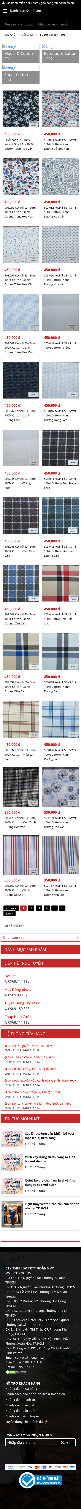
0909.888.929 (18, 992)
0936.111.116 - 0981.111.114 (30, 1071)
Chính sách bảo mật (19, 1405)
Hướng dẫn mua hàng (21, 1389)
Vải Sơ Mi (27, 35)
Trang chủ (8, 35)
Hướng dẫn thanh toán (21, 1400)
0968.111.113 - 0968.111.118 (28, 1048)
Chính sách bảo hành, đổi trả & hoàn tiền (35, 1394)
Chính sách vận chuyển (22, 1416)
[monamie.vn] (68, 11)
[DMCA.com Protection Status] (16, 1372)
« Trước (11, 908)
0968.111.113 (18, 1019)
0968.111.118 (17, 979)
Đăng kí (66, 1442)
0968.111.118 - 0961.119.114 (30, 1059)
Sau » (9, 913)
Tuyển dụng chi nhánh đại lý (26, 1422)
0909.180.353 (22, 1006)
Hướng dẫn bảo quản (20, 1411)
